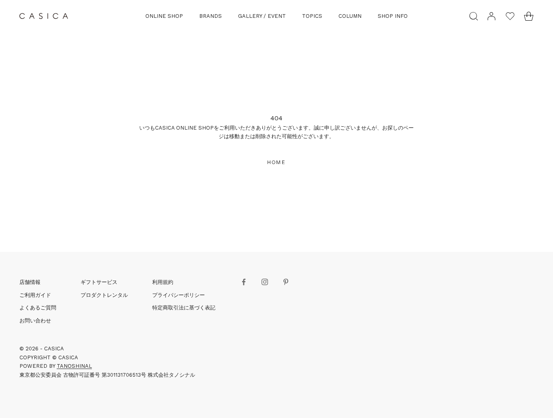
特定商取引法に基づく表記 (183, 308)
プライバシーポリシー (178, 295)
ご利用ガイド (35, 295)
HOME (276, 162)
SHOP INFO (393, 16)
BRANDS (210, 16)
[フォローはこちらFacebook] (244, 282)
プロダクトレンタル (104, 295)
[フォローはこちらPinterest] (286, 282)
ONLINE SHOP (164, 16)
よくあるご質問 (37, 308)
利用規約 (162, 282)
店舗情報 (29, 282)
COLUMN (350, 16)
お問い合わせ (35, 321)
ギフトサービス (99, 282)
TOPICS (312, 16)
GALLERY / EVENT (262, 16)
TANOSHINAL (74, 366)
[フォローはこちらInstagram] (265, 282)
